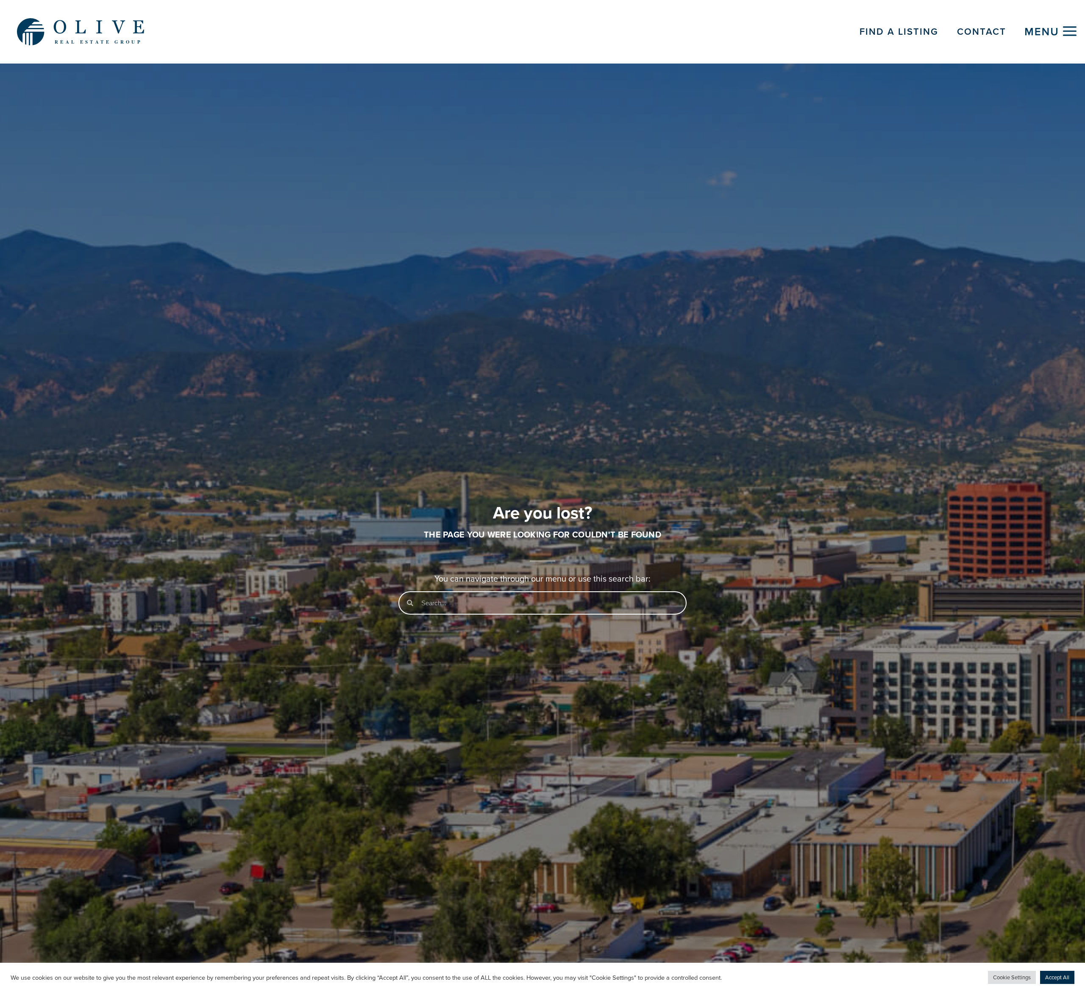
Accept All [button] (1057, 977)
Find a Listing (899, 32)
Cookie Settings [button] (1012, 977)
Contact (981, 32)
